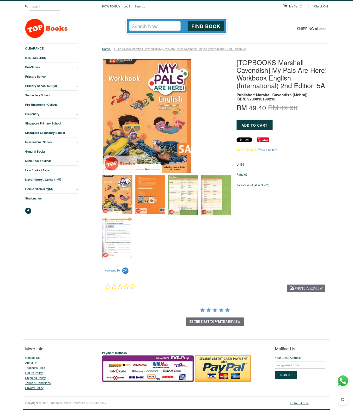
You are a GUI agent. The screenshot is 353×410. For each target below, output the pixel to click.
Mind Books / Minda (51, 161)
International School (51, 142)
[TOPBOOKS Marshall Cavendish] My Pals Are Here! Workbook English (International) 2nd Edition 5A (180, 49)
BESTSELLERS (35, 58)
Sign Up (140, 6)
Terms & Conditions (38, 383)
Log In (127, 6)
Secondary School (51, 95)
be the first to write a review (214, 321)
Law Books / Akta (51, 170)
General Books (51, 151)
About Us (31, 362)
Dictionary (51, 114)
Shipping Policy (35, 378)
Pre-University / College (51, 104)
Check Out (321, 6)
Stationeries (33, 198)
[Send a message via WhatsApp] (343, 380)
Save (265, 140)
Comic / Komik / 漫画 (51, 189)
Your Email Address (288, 357)
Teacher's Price (35, 368)
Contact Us (32, 357)
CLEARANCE (34, 48)
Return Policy (34, 373)
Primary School (51, 76)
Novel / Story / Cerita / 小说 (51, 179)
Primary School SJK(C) (51, 86)
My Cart (296, 6)
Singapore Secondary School (51, 132)
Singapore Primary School (51, 123)
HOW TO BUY (111, 6)
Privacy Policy (34, 388)
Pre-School (51, 67)
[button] (306, 288)
